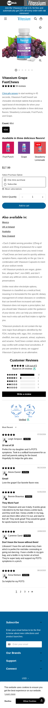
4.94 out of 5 (31, 366)
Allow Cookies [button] (29, 701)
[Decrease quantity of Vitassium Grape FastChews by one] (22, 197)
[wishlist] (40, 27)
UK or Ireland (8, 227)
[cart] (41, 19)
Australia (6, 231)
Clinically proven (10, 93)
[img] (8, 435)
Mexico (5, 222)
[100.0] (16, 410)
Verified (22, 420)
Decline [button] (8, 701)
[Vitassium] (24, 19)
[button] (8, 86)
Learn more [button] (10, 694)
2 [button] (20, 592)
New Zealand (8, 236)
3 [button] (24, 592)
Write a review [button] (24, 394)
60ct (6, 129)
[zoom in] (40, 61)
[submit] (39, 644)
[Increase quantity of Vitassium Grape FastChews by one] (43, 197)
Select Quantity (9, 197)
